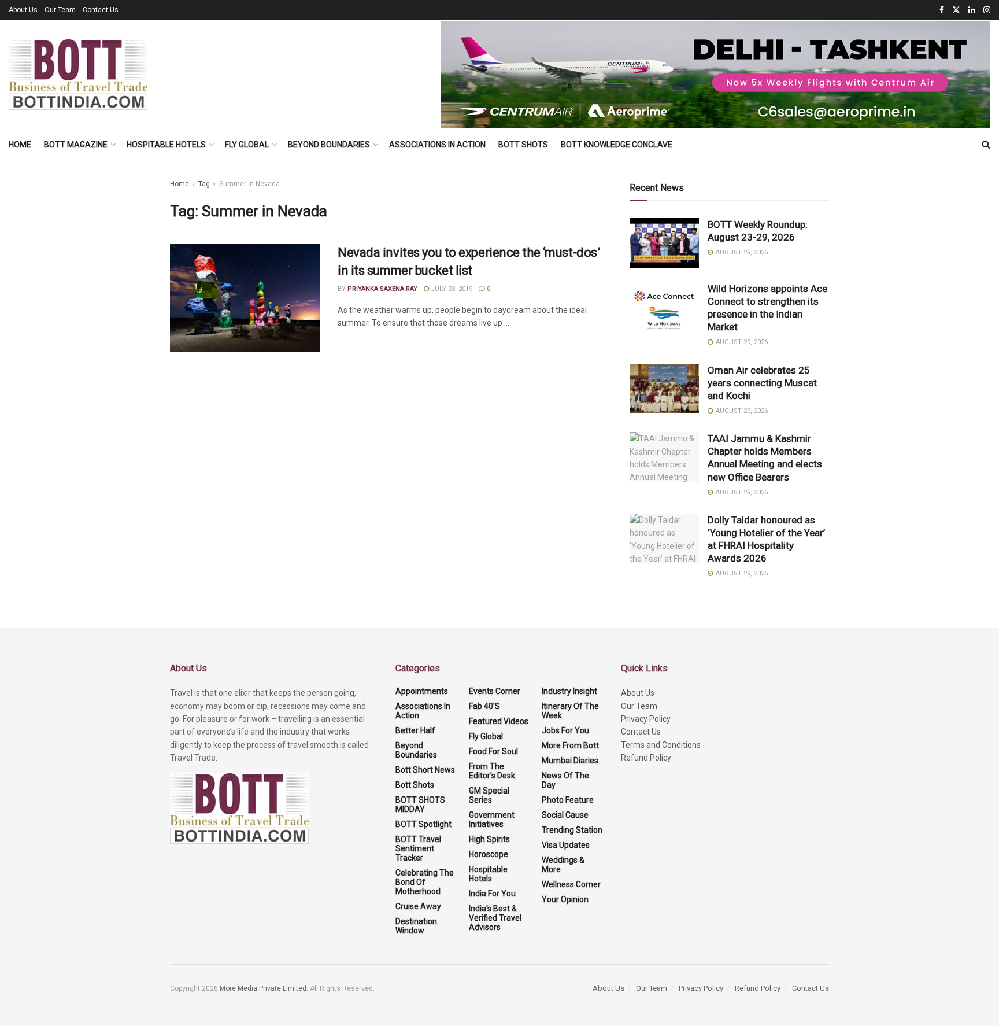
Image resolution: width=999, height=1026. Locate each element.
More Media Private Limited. (265, 988)
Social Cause (565, 815)
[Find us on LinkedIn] (971, 10)
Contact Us (101, 10)
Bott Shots (523, 144)
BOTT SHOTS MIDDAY (420, 804)
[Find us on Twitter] (956, 10)
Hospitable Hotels (166, 144)
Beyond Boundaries (329, 144)
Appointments (421, 691)
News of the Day (565, 780)
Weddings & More (563, 864)
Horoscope (488, 854)
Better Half (415, 730)
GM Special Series (489, 795)
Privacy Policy (646, 719)
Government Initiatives (492, 819)
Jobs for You (565, 730)
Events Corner (494, 691)
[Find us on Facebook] (941, 10)
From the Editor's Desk (492, 771)
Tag (204, 184)
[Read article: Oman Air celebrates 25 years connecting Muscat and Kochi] (664, 389)
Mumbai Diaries (570, 760)
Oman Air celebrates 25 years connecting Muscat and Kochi (762, 382)
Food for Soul (493, 751)
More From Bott (570, 745)
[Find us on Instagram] (986, 10)
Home (20, 144)
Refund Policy (646, 757)
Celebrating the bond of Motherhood (424, 882)
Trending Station (572, 830)
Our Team (60, 10)
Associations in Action (437, 144)
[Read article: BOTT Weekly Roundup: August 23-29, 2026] (664, 243)
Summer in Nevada (249, 184)
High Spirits (489, 839)
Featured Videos (498, 721)
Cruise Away (418, 906)
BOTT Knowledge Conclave (616, 144)
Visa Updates (566, 845)
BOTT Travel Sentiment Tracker (418, 848)
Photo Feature (568, 799)
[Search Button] (986, 145)
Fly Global (247, 144)
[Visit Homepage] (78, 74)
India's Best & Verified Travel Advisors (495, 918)
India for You (492, 893)
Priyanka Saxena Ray (382, 289)
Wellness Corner (571, 884)
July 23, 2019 (450, 289)
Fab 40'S (484, 706)
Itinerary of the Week (570, 711)
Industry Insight (569, 691)
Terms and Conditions (661, 745)
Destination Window (416, 926)
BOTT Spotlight (423, 824)
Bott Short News (425, 769)
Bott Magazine (76, 144)
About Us (23, 10)
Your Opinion (565, 899)
